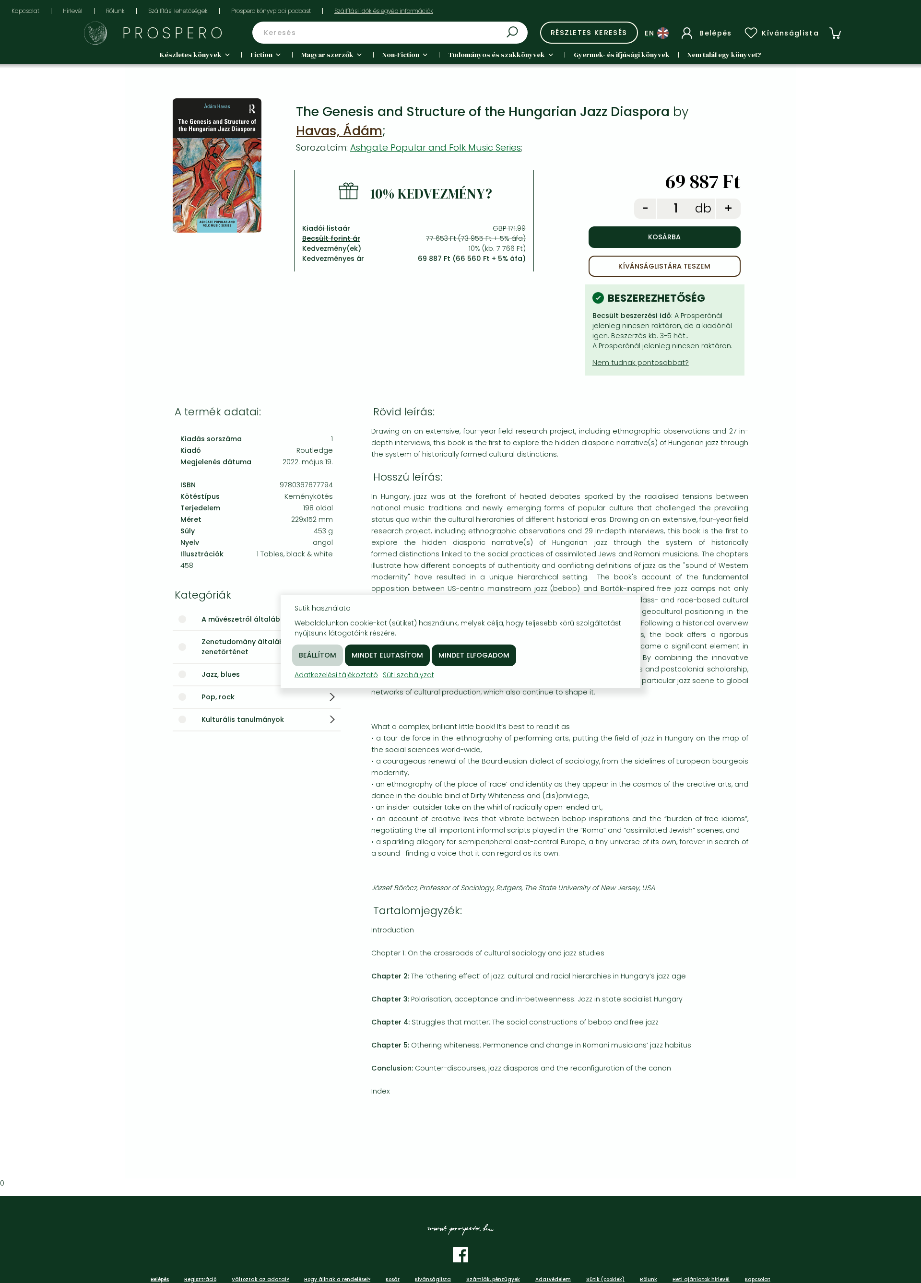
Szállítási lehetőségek (178, 11)
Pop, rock (218, 697)
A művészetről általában (245, 619)
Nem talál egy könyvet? (724, 54)
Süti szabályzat (408, 674)
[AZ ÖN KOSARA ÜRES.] (835, 33)
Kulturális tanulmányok (242, 719)
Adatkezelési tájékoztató (336, 674)
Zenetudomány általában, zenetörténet (248, 647)
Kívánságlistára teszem (664, 266)
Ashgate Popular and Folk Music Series (435, 147)
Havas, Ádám (339, 131)
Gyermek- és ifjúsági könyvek (622, 54)
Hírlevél (73, 11)
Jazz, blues (220, 674)
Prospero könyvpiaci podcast (271, 11)
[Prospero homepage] (95, 33)
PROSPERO (174, 33)
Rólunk (115, 11)
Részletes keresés (589, 32)
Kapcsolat (25, 11)
